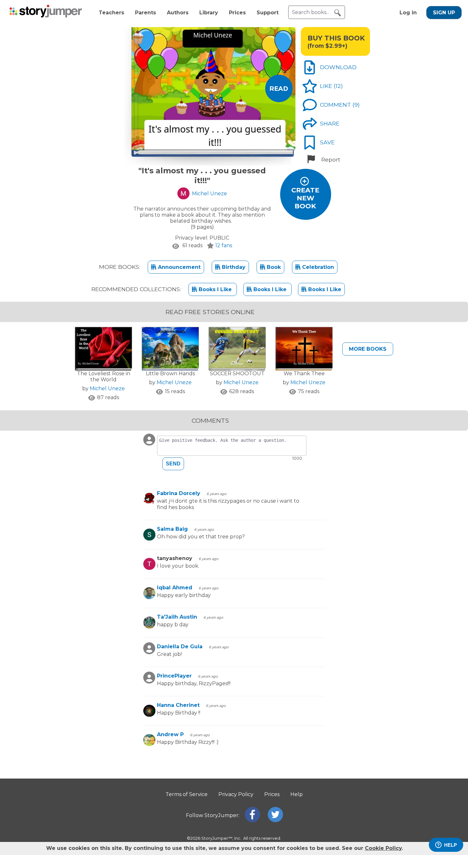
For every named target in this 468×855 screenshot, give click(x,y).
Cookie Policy (383, 848)
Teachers (111, 13)
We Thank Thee (304, 373)
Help (296, 794)
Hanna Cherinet (178, 705)
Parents (145, 13)
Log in (408, 13)
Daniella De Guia (179, 646)
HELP (450, 845)
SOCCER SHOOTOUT (237, 373)
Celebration (317, 267)
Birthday (232, 267)
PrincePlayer (174, 676)
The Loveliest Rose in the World (103, 376)
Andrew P (170, 734)
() (338, 86)
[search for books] (337, 13)
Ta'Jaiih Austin (177, 617)
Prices (237, 13)
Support (268, 13)
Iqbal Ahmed (174, 588)
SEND (173, 463)
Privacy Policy (235, 794)
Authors (177, 13)
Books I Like (215, 289)
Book (273, 267)
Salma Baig (172, 529)
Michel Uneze (107, 388)
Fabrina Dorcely (178, 493)
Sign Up (444, 13)
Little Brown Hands (170, 373)
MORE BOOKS (367, 349)
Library (208, 13)
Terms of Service (187, 794)
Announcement (178, 267)
